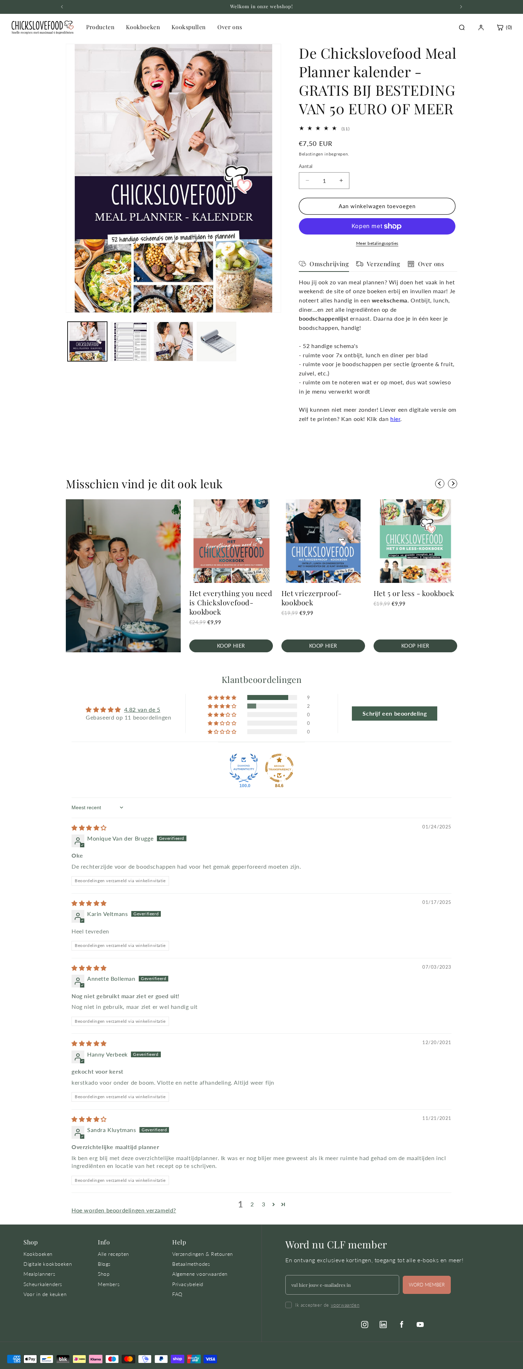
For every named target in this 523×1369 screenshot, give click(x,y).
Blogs (104, 1264)
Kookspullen (188, 26)
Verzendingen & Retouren (202, 1254)
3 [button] (263, 1204)
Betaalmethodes (191, 1264)
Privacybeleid (188, 1284)
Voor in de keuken (45, 1294)
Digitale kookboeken (47, 1264)
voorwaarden (345, 1305)
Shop (104, 1274)
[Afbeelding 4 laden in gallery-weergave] (216, 341)
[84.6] (279, 768)
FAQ (177, 1294)
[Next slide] (452, 483)
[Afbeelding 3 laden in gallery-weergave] (173, 341)
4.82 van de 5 (142, 709)
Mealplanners (39, 1274)
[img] (89, 827)
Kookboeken (143, 26)
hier (395, 418)
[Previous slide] (439, 483)
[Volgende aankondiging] (461, 7)
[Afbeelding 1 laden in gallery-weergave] (87, 341)
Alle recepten (113, 1254)
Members (109, 1284)
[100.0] (243, 768)
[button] (222, 697)
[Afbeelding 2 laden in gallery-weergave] (130, 341)
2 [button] (252, 1204)
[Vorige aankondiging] (62, 7)
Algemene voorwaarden (200, 1274)
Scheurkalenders (42, 1284)
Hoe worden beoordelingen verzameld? (124, 1210)
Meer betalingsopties (377, 243)
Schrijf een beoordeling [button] (395, 713)
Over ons (229, 26)
